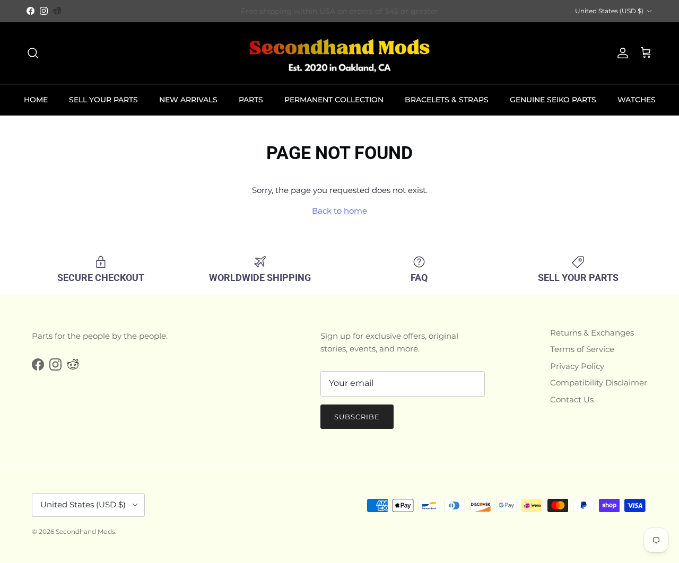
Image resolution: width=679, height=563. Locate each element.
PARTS (251, 99)
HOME (36, 99)
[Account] (620, 53)
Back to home (339, 211)
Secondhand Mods (85, 531)
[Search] (33, 53)
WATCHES (636, 99)
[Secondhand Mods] (339, 53)
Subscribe (357, 416)
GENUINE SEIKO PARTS (553, 99)
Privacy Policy (577, 366)
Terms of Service (582, 349)
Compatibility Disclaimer (598, 382)
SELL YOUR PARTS (103, 99)
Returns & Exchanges (592, 333)
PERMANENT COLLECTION (334, 99)
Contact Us (572, 399)
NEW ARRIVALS (188, 99)
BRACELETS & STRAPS (447, 99)
